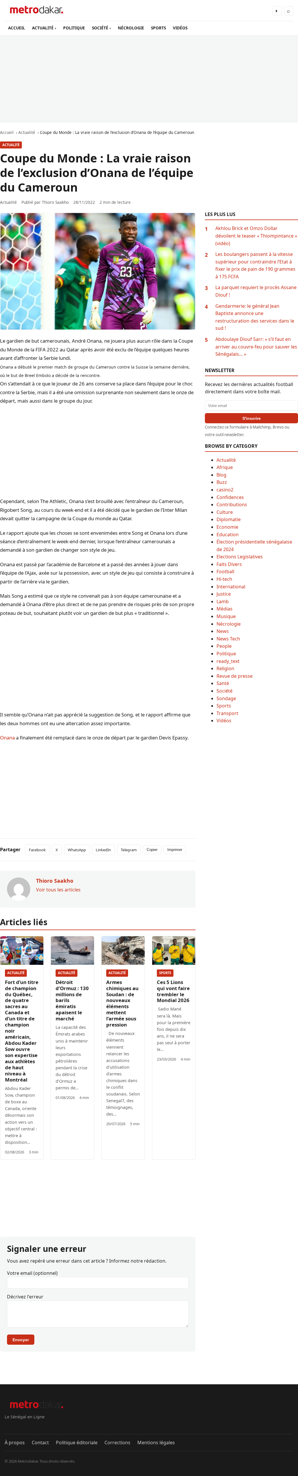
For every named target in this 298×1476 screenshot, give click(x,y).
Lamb (223, 601)
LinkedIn (103, 849)
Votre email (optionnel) (32, 1273)
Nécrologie (229, 624)
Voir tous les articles (58, 889)
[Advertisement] (149, 79)
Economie (227, 527)
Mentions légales (156, 1442)
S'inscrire (251, 418)
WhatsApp (77, 849)
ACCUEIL (16, 28)
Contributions (232, 504)
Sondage (226, 698)
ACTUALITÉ (43, 28)
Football (225, 571)
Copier (152, 849)
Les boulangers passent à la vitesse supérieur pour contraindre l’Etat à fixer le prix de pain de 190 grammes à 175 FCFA (255, 265)
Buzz (222, 482)
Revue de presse (235, 676)
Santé (223, 683)
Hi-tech (224, 579)
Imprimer (174, 849)
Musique (226, 616)
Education (228, 534)
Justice (224, 594)
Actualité (10, 145)
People (224, 646)
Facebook (37, 849)
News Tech (228, 639)
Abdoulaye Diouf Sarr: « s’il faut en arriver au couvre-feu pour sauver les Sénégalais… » (256, 346)
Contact (40, 1442)
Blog (221, 475)
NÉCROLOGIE (131, 28)
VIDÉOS (180, 28)
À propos (15, 1442)
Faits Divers (229, 564)
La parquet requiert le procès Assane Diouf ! (256, 291)
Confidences (230, 497)
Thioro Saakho (55, 202)
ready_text (228, 661)
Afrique (225, 467)
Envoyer (21, 1339)
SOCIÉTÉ (100, 28)
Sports (165, 973)
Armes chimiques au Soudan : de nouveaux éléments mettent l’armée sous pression (122, 1003)
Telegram (129, 849)
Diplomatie (229, 519)
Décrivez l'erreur (25, 1296)
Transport (227, 713)
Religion (225, 668)
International (231, 586)
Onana (7, 737)
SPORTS (158, 28)
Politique (226, 653)
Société (225, 691)
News (223, 631)
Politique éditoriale (76, 1442)
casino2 (225, 489)
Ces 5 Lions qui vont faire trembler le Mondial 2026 (173, 991)
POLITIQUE (74, 28)
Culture (225, 512)
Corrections (117, 1442)
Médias (225, 609)
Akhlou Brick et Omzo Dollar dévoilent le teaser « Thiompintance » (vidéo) (256, 235)
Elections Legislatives (240, 556)
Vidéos (224, 720)
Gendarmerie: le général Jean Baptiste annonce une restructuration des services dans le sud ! (254, 317)
